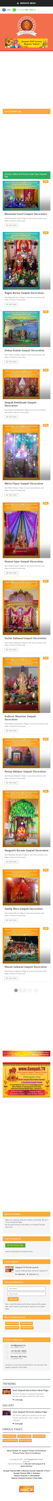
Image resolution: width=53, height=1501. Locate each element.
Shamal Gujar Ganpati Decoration (24, 561)
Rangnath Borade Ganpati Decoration (27, 850)
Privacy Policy (18, 1453)
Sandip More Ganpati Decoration (24, 909)
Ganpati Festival (27, 1327)
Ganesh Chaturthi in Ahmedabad (27, 1476)
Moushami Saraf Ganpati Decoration (26, 214)
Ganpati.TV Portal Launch (26, 1267)
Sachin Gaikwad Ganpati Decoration (25, 638)
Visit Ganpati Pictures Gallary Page (30, 1412)
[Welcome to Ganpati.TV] (26, 1052)
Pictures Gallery (26, 1323)
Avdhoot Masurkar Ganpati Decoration (20, 717)
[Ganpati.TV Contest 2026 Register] (26, 39)
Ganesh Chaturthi (12, 1327)
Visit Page (13, 225)
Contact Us (32, 1451)
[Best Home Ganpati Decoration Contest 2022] (26, 1063)
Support (25, 1451)
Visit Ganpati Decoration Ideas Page (30, 1390)
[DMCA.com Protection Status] (26, 1486)
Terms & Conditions (33, 1453)
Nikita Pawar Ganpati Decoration (24, 483)
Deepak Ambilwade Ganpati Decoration (20, 403)
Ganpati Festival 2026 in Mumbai (16, 1471)
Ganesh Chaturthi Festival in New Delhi (26, 1478)
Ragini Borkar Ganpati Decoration (24, 293)
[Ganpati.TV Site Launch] (9, 1269)
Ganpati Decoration (10, 1440)
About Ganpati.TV (14, 1451)
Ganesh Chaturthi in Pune (39, 1471)
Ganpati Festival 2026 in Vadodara (26, 1473)
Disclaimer (42, 1451)
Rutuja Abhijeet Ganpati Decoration (25, 771)
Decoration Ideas (12, 1323)
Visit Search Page (16, 1245)
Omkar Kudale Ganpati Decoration (24, 350)
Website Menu (28, 3)
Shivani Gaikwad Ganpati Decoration (26, 967)
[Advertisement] (26, 80)
